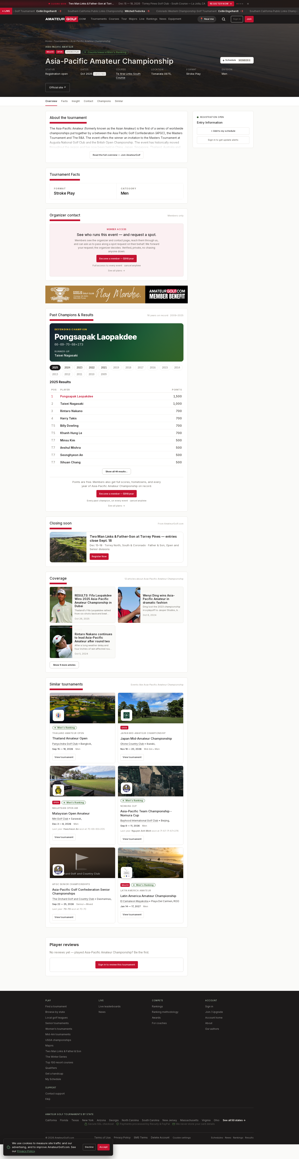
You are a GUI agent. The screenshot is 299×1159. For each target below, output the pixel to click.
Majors (133, 18)
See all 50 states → (234, 1120)
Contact (88, 101)
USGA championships (58, 1040)
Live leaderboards (110, 1006)
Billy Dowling (69, 425)
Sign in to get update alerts (223, 139)
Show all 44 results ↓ (117, 471)
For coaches (159, 1023)
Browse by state (55, 1011)
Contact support (55, 1093)
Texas (75, 1120)
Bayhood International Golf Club (139, 820)
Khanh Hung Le (71, 433)
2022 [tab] (92, 367)
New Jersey (170, 1120)
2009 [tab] (104, 374)
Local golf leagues (56, 1017)
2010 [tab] (91, 374)
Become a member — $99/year (116, 258)
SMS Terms (141, 1137)
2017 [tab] (140, 367)
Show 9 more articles (64, 665)
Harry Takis (68, 418)
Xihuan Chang (70, 462)
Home (48, 41)
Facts (64, 101)
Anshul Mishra (70, 447)
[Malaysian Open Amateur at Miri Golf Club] (82, 782)
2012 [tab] (67, 374)
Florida (64, 1120)
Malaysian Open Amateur (71, 813)
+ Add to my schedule (223, 130)
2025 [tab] (55, 367)
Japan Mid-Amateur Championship (146, 738)
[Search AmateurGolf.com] (223, 19)
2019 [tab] (116, 367)
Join (249, 19)
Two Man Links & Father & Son (63, 1051)
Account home (214, 1017)
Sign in (237, 19)
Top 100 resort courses (59, 1062)
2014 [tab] (177, 367)
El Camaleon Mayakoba (134, 901)
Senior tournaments (57, 1023)
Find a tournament (56, 1006)
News (162, 18)
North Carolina (130, 1120)
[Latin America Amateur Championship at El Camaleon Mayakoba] (150, 864)
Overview (51, 101)
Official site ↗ (57, 87)
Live (141, 18)
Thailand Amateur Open (69, 738)
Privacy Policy (122, 1137)
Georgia (114, 1120)
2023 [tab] (79, 367)
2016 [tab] (153, 367)
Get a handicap (54, 1073)
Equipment (174, 18)
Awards (156, 1017)
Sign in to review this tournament (116, 964)
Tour (124, 18)
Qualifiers (51, 1067)
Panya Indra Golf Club (65, 743)
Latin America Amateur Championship (148, 896)
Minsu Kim (67, 440)
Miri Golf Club (60, 818)
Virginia (206, 1120)
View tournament (64, 757)
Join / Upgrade (214, 1011)
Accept (103, 1147)
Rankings (151, 18)
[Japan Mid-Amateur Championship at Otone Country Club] (150, 708)
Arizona (101, 1120)
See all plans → (116, 270)
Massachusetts (189, 1120)
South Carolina (150, 1120)
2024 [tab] (67, 367)
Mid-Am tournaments (58, 1034)
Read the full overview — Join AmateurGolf (116, 155)
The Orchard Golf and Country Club (73, 898)
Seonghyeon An (71, 455)
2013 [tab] (55, 374)
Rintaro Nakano (71, 411)
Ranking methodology (165, 1011)
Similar (119, 101)
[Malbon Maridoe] (116, 294)
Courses (114, 18)
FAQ (47, 1099)
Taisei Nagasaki (71, 403)
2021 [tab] (104, 367)
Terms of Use (102, 1137)
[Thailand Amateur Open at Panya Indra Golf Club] (82, 708)
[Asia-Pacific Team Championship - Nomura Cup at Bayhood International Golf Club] (150, 781)
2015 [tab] (165, 367)
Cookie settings (182, 1137)
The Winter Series (56, 1056)
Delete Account (160, 1137)
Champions (104, 101)
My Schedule (53, 1079)
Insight (76, 101)
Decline (89, 1147)
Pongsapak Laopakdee (76, 396)
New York (88, 1120)
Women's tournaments (58, 1028)
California (51, 1120)
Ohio (216, 1120)
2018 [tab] (128, 367)
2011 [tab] (79, 374)
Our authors (212, 1028)
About (208, 1023)
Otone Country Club (132, 743)
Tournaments (99, 18)
